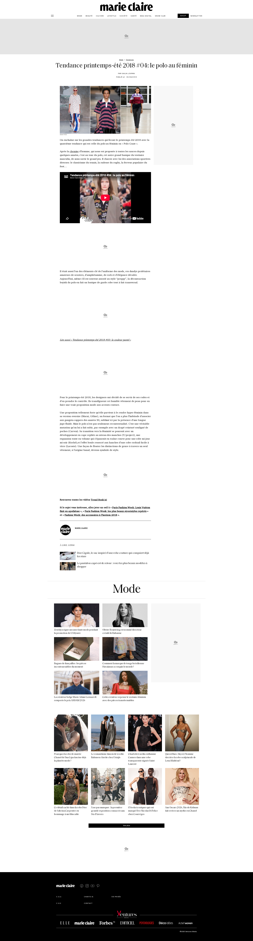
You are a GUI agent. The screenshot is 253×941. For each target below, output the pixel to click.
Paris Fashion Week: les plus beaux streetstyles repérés (116, 511)
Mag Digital (146, 16)
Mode (79, 16)
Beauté (89, 16)
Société (123, 16)
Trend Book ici (99, 499)
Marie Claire (81, 528)
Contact (88, 903)
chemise (74, 151)
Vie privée (116, 896)
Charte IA (88, 896)
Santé (134, 16)
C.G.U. (59, 896)
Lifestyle (111, 16)
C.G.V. (58, 903)
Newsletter (196, 16)
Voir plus (126, 825)
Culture (100, 16)
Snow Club (160, 16)
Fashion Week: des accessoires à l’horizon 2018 (91, 514)
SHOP (183, 15)
